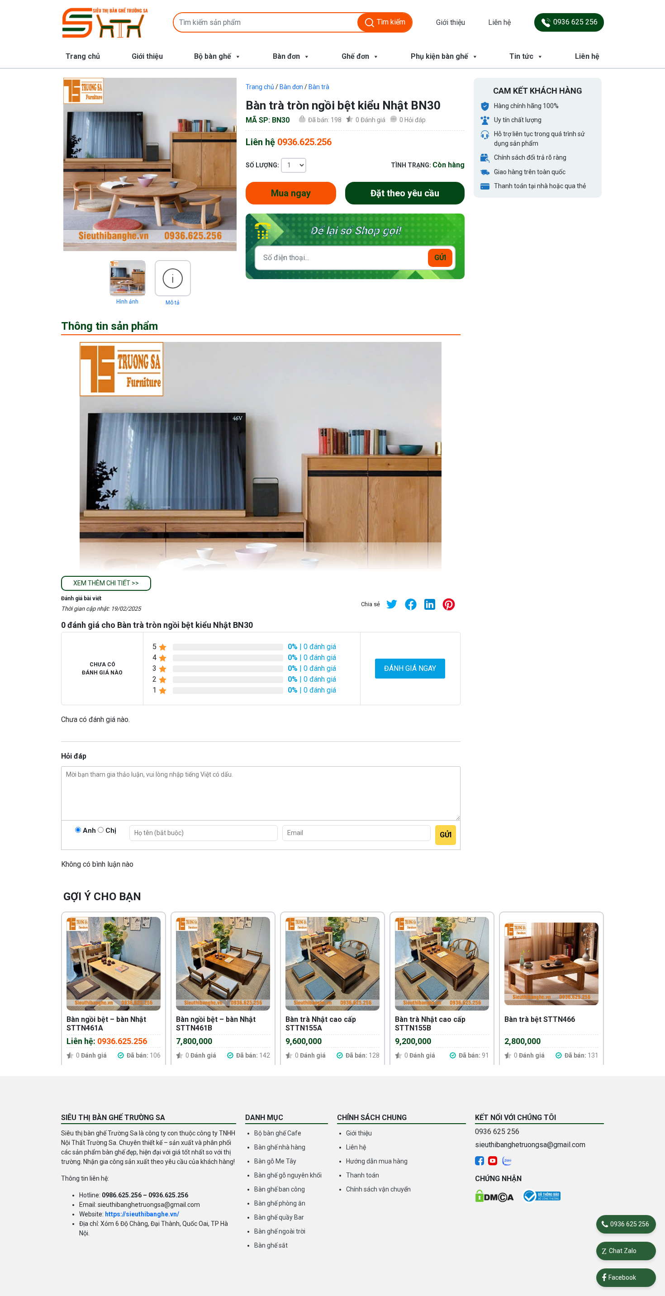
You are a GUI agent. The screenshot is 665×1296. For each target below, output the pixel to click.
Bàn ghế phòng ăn (279, 1203)
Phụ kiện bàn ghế (439, 56)
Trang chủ (83, 56)
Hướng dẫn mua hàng (377, 1161)
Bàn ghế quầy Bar (279, 1217)
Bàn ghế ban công (279, 1189)
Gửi (440, 257)
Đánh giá (370, 119)
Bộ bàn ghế (212, 56)
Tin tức (521, 56)
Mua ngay (291, 193)
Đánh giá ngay (410, 668)
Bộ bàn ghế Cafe (277, 1133)
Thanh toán (362, 1175)
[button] (106, 583)
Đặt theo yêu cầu (404, 193)
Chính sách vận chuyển (378, 1189)
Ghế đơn (355, 56)
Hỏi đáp (412, 119)
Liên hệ (499, 22)
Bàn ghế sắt (271, 1245)
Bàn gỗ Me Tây (275, 1161)
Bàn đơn (286, 56)
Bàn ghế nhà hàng (279, 1147)
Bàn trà (319, 86)
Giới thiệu (450, 22)
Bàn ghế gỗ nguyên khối (288, 1175)
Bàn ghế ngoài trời (279, 1231)
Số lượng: (262, 165)
